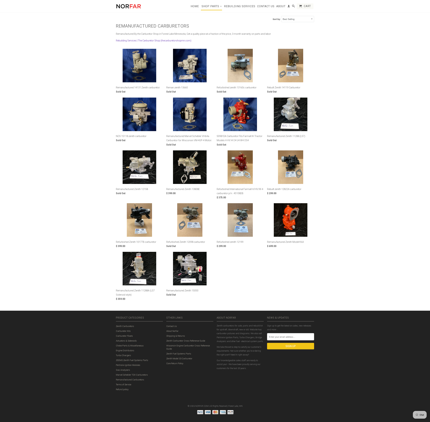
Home (195, 6)
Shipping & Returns (175, 336)
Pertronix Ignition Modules (128, 365)
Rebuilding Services (239, 6)
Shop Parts (212, 6)
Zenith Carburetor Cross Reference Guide (185, 341)
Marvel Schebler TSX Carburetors (132, 375)
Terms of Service (123, 384)
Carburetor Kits (123, 331)
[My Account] (288, 7)
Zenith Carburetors (125, 326)
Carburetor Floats (124, 336)
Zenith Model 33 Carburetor (179, 358)
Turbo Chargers (123, 355)
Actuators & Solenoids (126, 341)
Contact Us (265, 6)
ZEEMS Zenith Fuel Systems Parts (132, 360)
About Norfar (172, 331)
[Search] (293, 7)
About (281, 6)
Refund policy (122, 389)
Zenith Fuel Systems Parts (178, 353)
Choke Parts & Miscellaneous (130, 345)
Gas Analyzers (123, 370)
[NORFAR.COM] (128, 5)
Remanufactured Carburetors (130, 379)
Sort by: (277, 19)
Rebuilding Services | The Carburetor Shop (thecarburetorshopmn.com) (153, 40)
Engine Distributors (125, 350)
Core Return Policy (174, 363)
